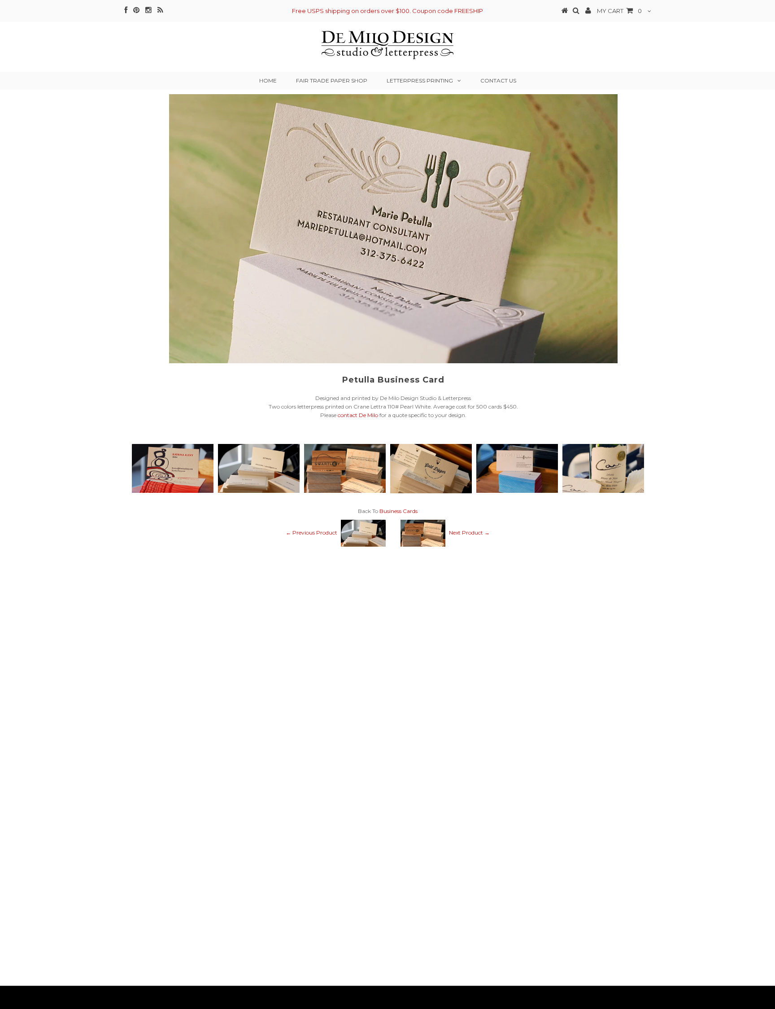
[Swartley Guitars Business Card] (345, 490)
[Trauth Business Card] (259, 490)
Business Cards (398, 511)
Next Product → (469, 533)
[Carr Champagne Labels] (603, 490)
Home (268, 80)
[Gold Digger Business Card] (431, 491)
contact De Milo (358, 415)
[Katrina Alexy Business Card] (172, 490)
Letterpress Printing (420, 80)
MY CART (619, 10)
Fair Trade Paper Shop (331, 80)
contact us (498, 80)
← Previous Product (311, 533)
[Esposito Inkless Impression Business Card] (517, 490)
